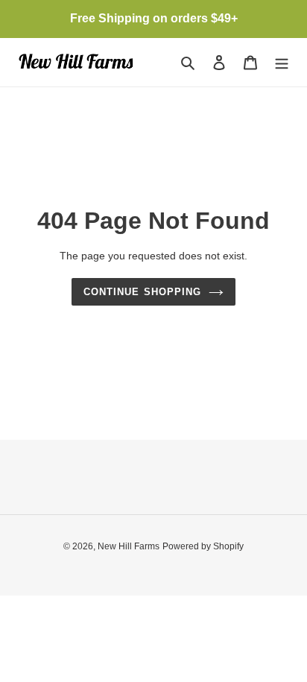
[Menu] (281, 62)
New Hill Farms (128, 546)
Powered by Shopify (203, 546)
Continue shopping (142, 291)
